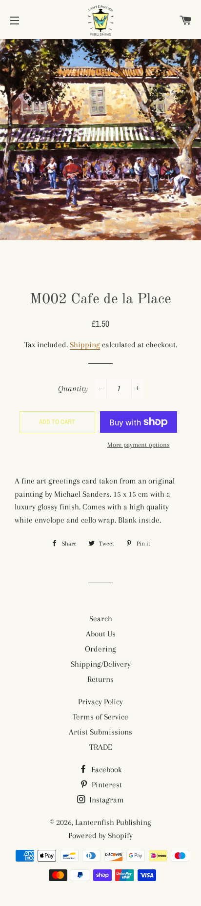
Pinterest (106, 784)
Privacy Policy (100, 701)
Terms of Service (100, 716)
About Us (101, 633)
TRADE (100, 747)
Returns (100, 679)
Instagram (105, 799)
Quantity (73, 388)
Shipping (85, 344)
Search (100, 618)
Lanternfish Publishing (113, 822)
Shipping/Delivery (101, 664)
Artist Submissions (100, 732)
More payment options (138, 444)
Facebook (105, 769)
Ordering (100, 648)
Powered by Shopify (100, 835)
